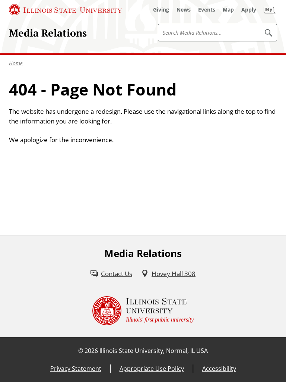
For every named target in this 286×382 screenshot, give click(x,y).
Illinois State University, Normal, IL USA (153, 351)
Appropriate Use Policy (152, 368)
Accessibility (219, 368)
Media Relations (48, 33)
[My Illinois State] (269, 9)
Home (16, 63)
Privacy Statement (75, 368)
